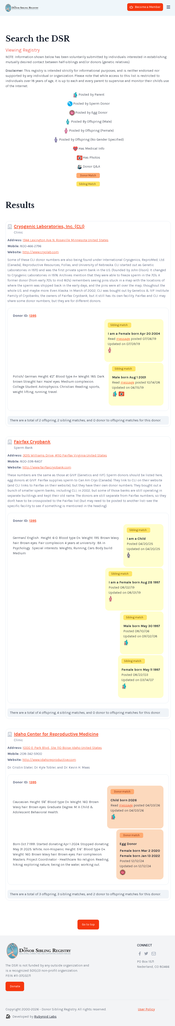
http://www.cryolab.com (40, 249)
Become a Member (147, 7)
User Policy (146, 1006)
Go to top (88, 921)
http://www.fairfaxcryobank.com (46, 464)
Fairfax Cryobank (32, 438)
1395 (32, 312)
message (123, 335)
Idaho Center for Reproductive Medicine (56, 730)
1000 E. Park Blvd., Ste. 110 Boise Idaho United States (62, 744)
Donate (15, 983)
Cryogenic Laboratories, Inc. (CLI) (49, 223)
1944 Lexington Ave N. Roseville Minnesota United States (65, 237)
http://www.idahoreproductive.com (49, 756)
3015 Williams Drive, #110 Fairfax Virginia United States (65, 452)
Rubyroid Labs (45, 1013)
